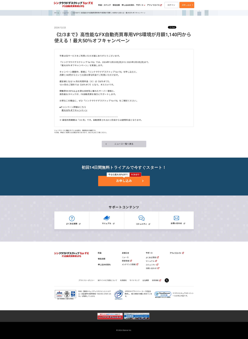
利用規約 (123, 280)
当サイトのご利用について (107, 280)
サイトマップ (134, 280)
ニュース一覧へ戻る (123, 144)
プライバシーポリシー (87, 280)
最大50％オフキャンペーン (74, 110)
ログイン (171, 5)
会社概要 (145, 280)
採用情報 (155, 280)
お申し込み (186, 5)
